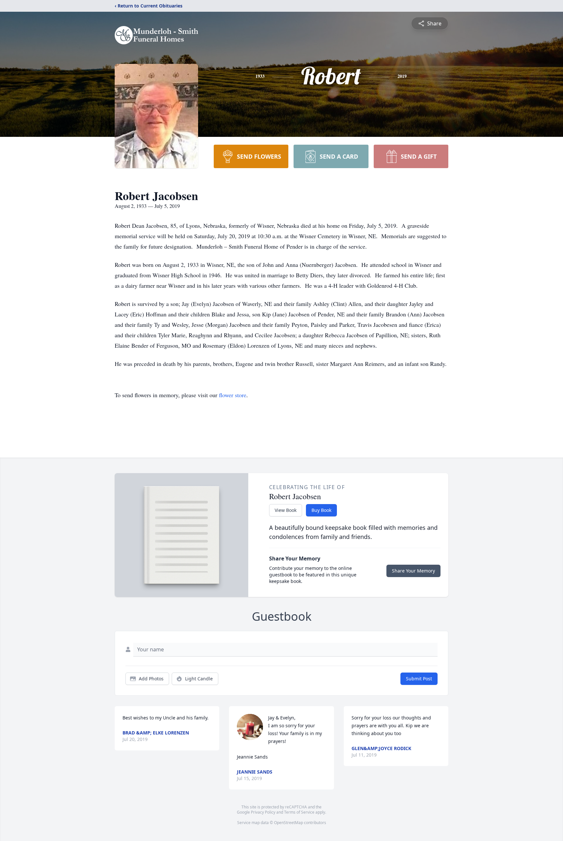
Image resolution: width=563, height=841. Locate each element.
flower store (232, 395)
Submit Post (419, 678)
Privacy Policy (263, 812)
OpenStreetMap (288, 822)
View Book (285, 510)
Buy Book (321, 510)
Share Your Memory (413, 571)
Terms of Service (299, 812)
